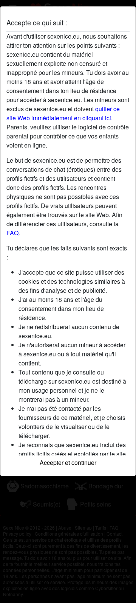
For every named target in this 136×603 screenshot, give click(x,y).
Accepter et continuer (68, 462)
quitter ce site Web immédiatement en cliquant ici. (63, 113)
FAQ (12, 232)
